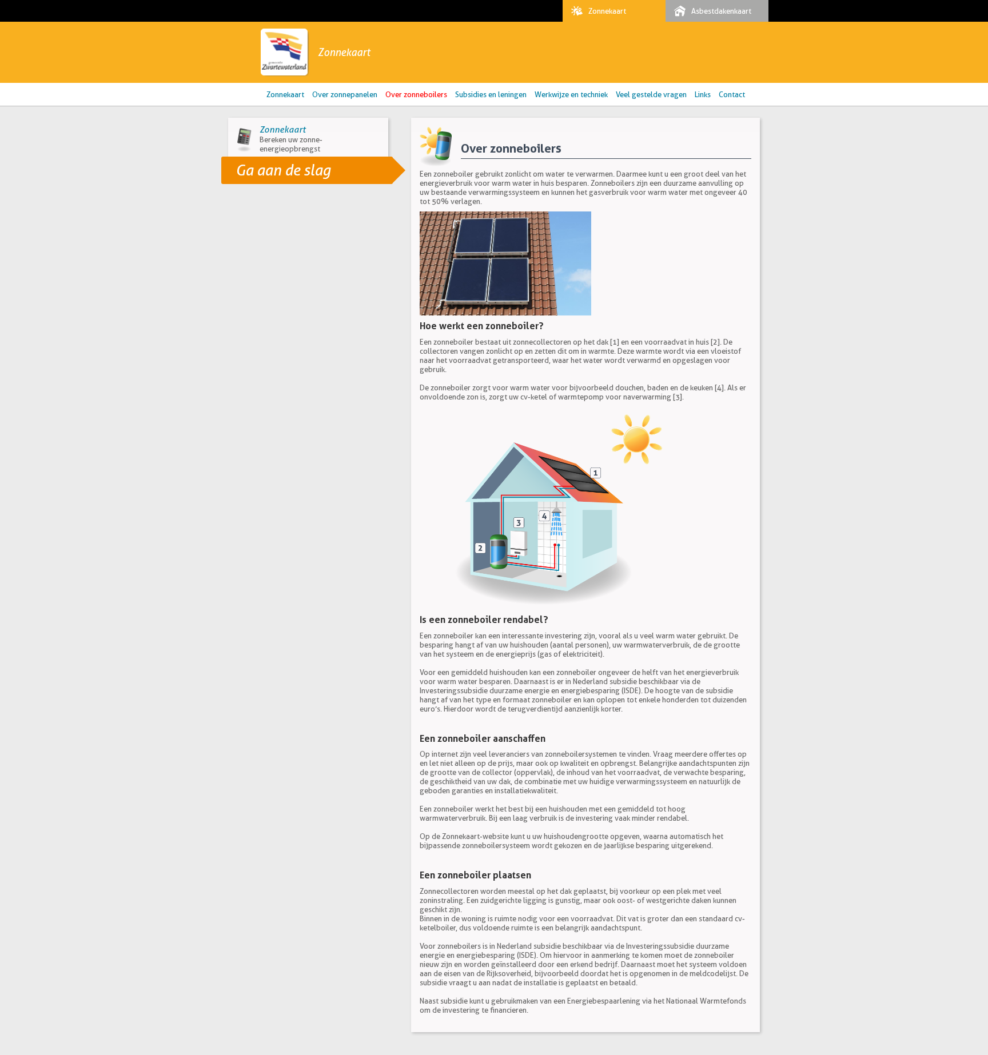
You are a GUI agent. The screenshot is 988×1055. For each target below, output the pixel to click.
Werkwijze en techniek (571, 94)
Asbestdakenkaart (721, 10)
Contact (732, 94)
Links (703, 94)
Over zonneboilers (416, 94)
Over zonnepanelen (344, 94)
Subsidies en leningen (491, 94)
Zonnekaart (607, 10)
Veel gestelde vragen (651, 94)
